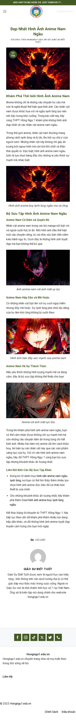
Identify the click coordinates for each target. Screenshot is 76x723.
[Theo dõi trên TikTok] (33, 637)
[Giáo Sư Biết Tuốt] (38, 556)
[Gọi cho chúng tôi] (58, 637)
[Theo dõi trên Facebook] (17, 637)
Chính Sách (51, 711)
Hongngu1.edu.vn (20, 703)
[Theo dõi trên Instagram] (25, 637)
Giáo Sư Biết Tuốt (38, 569)
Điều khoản (68, 711)
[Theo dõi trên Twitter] (50, 637)
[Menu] (5, 11)
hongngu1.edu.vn (37, 40)
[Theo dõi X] (42, 637)
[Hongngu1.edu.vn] (36, 11)
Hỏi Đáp (40, 540)
